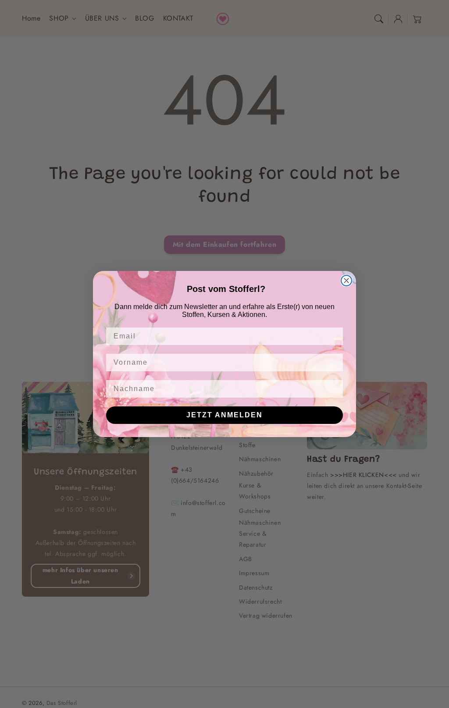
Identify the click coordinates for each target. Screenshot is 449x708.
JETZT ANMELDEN (224, 415)
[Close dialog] (346, 280)
